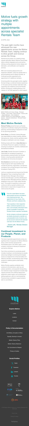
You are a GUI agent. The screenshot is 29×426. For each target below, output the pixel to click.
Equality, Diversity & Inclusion (14, 336)
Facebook (15, 367)
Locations (14, 317)
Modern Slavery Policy (14, 340)
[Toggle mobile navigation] (26, 4)
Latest (14, 313)
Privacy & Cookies (14, 351)
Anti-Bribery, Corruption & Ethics (14, 333)
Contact (14, 321)
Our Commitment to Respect (14, 347)
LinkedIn (16, 371)
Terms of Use (14, 413)
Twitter (16, 363)
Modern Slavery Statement (14, 344)
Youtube (16, 376)
